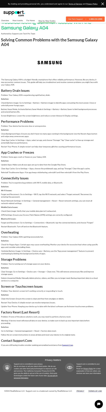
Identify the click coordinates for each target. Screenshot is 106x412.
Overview (5, 20)
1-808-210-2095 (95, 19)
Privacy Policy (91, 4)
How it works (18, 20)
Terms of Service (75, 4)
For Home (30, 20)
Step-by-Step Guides (46, 21)
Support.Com (67, 345)
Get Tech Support (75, 19)
